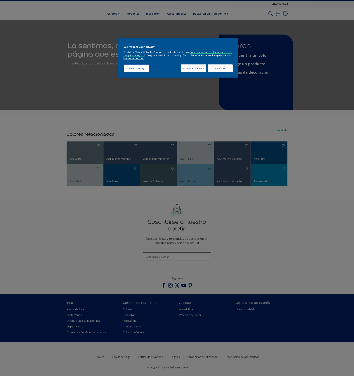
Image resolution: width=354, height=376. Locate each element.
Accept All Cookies (193, 68)
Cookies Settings (136, 68)
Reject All (220, 68)
